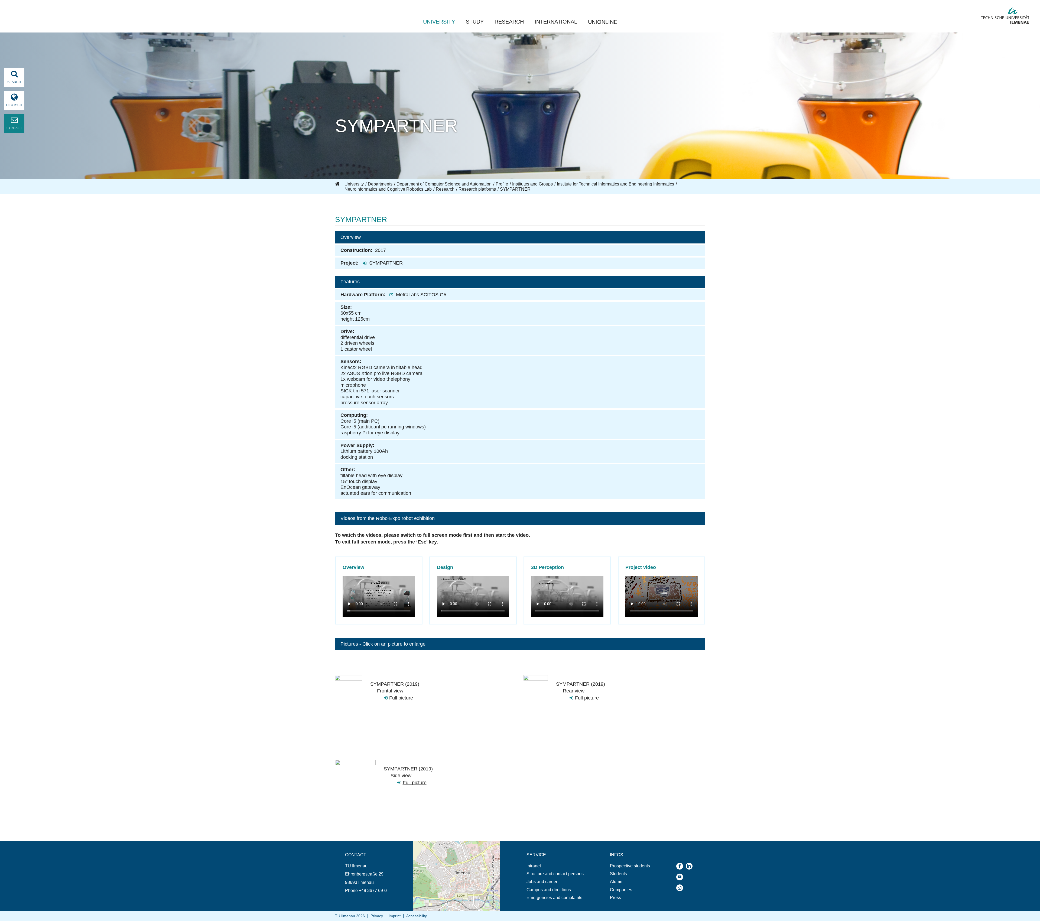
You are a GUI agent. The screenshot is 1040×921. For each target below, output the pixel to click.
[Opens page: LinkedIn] (690, 866)
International (556, 22)
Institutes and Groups (532, 184)
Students (618, 873)
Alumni (616, 881)
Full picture (401, 698)
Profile (502, 184)
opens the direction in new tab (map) (447, 843)
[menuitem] (555, 865)
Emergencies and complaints (554, 897)
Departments (380, 184)
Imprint (395, 916)
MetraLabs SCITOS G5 (421, 294)
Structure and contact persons (555, 873)
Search (14, 82)
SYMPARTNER (386, 263)
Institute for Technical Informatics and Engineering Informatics (615, 184)
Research (509, 22)
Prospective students (630, 866)
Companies (621, 889)
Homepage (337, 184)
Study (475, 22)
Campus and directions (548, 889)
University (439, 22)
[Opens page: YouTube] (681, 877)
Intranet (533, 866)
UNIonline (602, 22)
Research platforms (477, 189)
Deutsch (14, 105)
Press (615, 897)
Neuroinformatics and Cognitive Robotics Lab (388, 189)
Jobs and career (541, 881)
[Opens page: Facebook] (681, 866)
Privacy (376, 916)
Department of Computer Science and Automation (444, 184)
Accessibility (416, 916)
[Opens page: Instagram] (681, 887)
